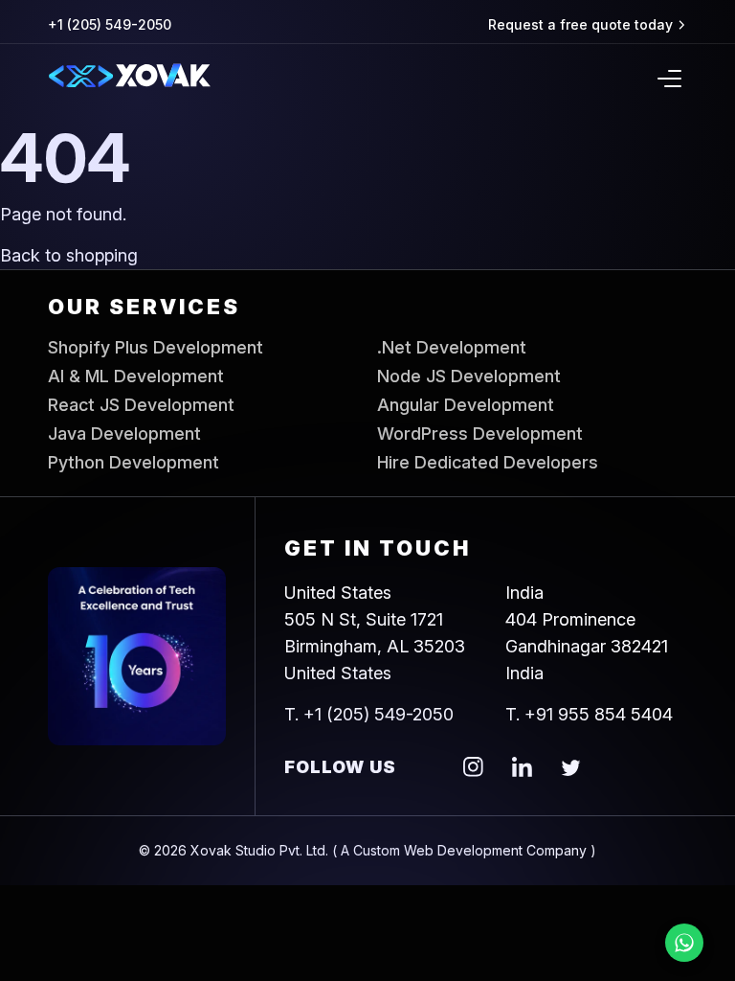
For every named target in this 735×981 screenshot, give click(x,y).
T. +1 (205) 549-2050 (369, 714)
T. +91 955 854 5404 (589, 714)
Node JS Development (469, 376)
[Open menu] (669, 78)
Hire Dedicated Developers (487, 462)
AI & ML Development (136, 376)
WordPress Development (480, 434)
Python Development (133, 462)
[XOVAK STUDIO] (129, 79)
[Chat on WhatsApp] (684, 943)
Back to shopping (69, 255)
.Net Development (451, 347)
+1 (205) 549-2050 (109, 24)
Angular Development (465, 405)
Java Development (124, 434)
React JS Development (141, 405)
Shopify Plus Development (155, 347)
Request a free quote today (580, 24)
